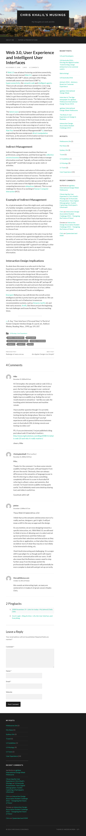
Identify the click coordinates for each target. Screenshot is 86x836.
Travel (62, 154)
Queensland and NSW (20, 818)
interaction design (38, 341)
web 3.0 (30, 344)
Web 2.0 (11, 72)
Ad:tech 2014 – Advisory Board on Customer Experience (68, 84)
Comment (10, 647)
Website (9, 692)
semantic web (29, 83)
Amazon (36, 303)
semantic (11, 344)
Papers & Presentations (28, 40)
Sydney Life (64, 150)
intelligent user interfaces (18, 341)
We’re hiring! (64, 73)
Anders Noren (69, 829)
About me (10, 40)
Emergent (10, 295)
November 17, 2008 (13, 67)
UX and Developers (67, 56)
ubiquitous (30, 186)
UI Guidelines (64, 159)
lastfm (43, 303)
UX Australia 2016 (66, 78)
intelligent (31, 337)
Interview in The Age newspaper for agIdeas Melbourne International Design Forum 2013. (68, 100)
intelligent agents (45, 83)
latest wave (14, 112)
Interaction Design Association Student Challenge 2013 (67, 125)
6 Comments (34, 67)
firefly (24, 305)
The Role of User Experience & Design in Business (68, 117)
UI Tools (63, 168)
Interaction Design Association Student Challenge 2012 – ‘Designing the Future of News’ (70, 215)
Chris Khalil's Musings (43, 15)
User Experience (22, 333)
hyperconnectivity (13, 83)
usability (21, 344)
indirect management (16, 337)
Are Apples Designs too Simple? (43, 353)
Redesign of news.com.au (15, 353)
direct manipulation (40, 133)
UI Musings (13, 333)
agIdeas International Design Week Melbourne (69, 109)
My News (63, 146)
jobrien (15, 506)
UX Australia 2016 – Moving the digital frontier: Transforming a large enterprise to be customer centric (69, 64)
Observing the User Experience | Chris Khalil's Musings (69, 196)
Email (8, 681)
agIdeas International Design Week (67, 92)
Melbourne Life (65, 141)
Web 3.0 (28, 75)
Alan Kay (9, 130)
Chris (25, 67)
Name (8, 671)
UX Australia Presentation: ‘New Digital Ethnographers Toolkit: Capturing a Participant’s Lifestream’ (69, 203)
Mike (15, 376)
